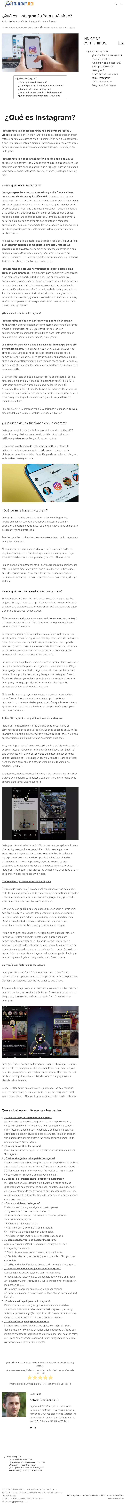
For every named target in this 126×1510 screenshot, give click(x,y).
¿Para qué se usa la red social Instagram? (40, 92)
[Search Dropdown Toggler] (115, 4)
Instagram (14, 21)
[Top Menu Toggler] (122, 3)
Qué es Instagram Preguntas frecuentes (39, 95)
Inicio (4, 21)
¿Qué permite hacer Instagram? (34, 89)
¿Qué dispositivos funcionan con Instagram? (41, 85)
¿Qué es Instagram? (26, 78)
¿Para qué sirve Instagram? (32, 82)
